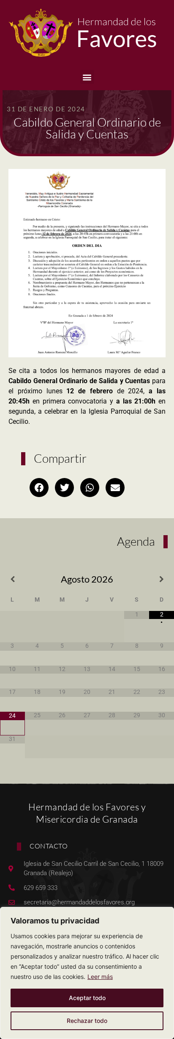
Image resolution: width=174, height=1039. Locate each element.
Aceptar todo (87, 997)
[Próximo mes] (161, 579)
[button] (87, 77)
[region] (87, 973)
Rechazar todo (87, 1020)
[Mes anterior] (12, 579)
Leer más (100, 976)
